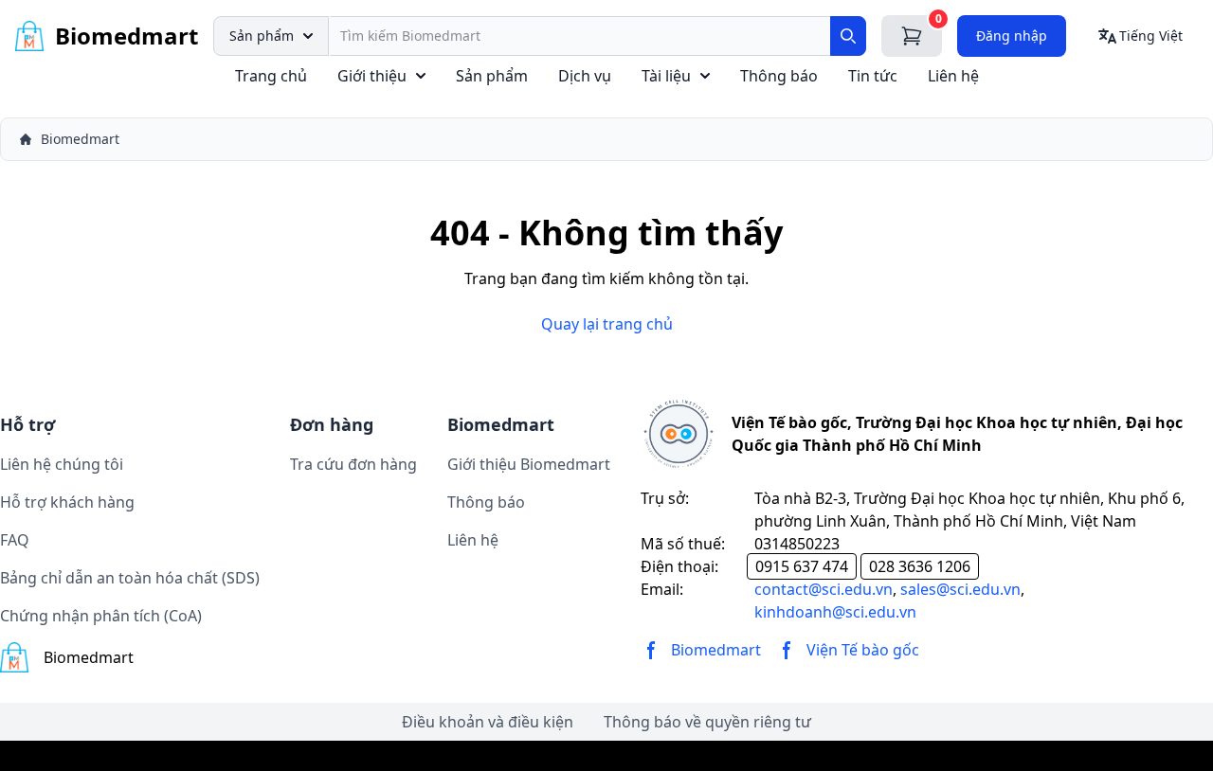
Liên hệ (953, 75)
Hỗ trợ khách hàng (67, 502)
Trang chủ (271, 75)
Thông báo (779, 75)
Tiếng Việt (1151, 36)
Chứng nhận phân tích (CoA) (101, 615)
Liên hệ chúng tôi (61, 464)
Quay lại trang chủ (607, 324)
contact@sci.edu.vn (823, 589)
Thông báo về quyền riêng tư (707, 721)
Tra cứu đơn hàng (353, 464)
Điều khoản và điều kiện (487, 721)
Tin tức (872, 75)
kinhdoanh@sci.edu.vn (835, 611)
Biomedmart (80, 139)
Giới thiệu (372, 75)
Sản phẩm (261, 36)
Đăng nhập (1011, 36)
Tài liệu (666, 75)
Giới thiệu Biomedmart (528, 464)
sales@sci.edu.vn (960, 589)
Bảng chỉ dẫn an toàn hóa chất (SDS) (130, 577)
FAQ (14, 539)
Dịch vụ (584, 75)
